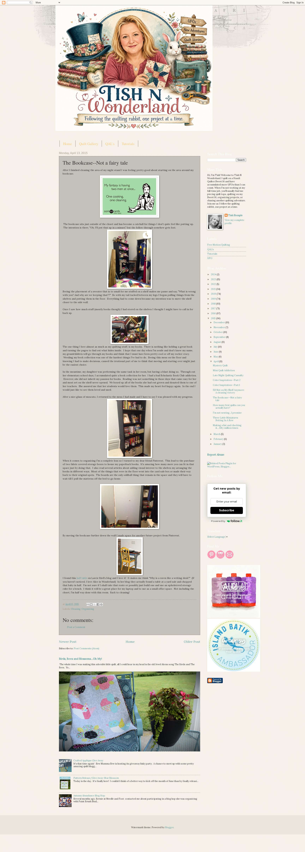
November (220, 327)
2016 (213, 313)
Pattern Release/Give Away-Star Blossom (96, 777)
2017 (213, 308)
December (219, 322)
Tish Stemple (235, 215)
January (218, 443)
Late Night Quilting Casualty (228, 375)
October (218, 332)
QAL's (110, 143)
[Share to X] (94, 604)
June (216, 351)
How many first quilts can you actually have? (229, 406)
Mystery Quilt (220, 365)
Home (67, 143)
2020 (214, 293)
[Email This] (88, 604)
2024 (214, 274)
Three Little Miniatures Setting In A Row (225, 419)
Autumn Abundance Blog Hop (89, 795)
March (217, 434)
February (219, 439)
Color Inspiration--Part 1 (226, 385)
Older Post (192, 642)
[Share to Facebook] (98, 604)
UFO (209, 258)
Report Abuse (215, 454)
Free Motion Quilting (218, 244)
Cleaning (75, 608)
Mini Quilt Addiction (224, 370)
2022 (214, 284)
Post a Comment (76, 627)
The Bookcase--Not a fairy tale (227, 399)
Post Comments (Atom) (86, 648)
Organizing (88, 608)
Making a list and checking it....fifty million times (227, 426)
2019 (213, 298)
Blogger (169, 827)
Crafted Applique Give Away (88, 760)
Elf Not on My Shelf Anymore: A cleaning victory (228, 391)
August (218, 342)
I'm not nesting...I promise (227, 412)
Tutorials (128, 143)
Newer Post (67, 642)
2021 (213, 289)
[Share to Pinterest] (101, 604)
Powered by (218, 521)
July (216, 346)
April (216, 361)
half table (82, 578)
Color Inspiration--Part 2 (226, 380)
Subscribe (226, 510)
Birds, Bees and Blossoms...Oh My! (80, 658)
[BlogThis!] (91, 604)
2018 (213, 303)
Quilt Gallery (88, 143)
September (220, 337)
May (216, 356)
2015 (213, 318)
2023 (214, 279)
